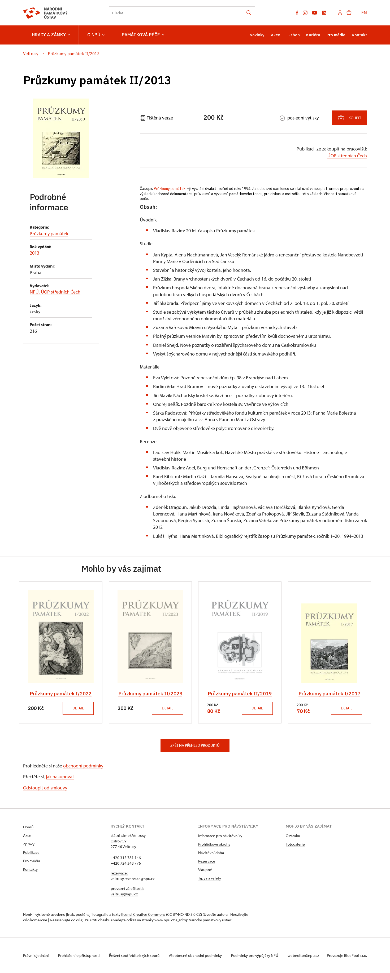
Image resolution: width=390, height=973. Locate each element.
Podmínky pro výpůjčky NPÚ (255, 955)
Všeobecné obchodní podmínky (196, 955)
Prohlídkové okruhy (214, 844)
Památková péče (141, 35)
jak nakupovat (60, 777)
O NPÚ (93, 35)
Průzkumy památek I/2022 (61, 693)
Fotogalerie (295, 844)
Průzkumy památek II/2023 (150, 693)
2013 (34, 253)
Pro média (336, 34)
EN (364, 13)
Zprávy (28, 843)
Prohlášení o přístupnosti (79, 955)
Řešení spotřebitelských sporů (134, 955)
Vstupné (205, 869)
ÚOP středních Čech (347, 156)
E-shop (293, 34)
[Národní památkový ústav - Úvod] (45, 13)
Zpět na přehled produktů (195, 745)
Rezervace (206, 861)
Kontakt (359, 34)
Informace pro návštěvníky (220, 835)
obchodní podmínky (83, 766)
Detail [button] (78, 707)
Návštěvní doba (211, 852)
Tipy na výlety (209, 878)
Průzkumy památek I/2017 (329, 693)
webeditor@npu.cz (303, 955)
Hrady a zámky (49, 35)
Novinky (257, 34)
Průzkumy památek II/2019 (240, 693)
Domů (28, 826)
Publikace (31, 852)
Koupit (355, 117)
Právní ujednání (36, 955)
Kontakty (30, 869)
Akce (275, 34)
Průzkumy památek (49, 233)
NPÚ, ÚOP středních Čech (55, 292)
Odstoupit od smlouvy (45, 788)
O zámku (293, 835)
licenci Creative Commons (143, 914)
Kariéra (313, 34)
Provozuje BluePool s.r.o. (347, 955)
